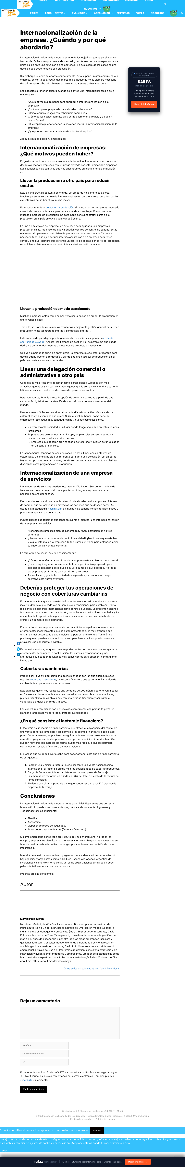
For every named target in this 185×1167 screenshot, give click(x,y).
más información (79, 1130)
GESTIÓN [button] (60, 13)
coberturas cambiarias (43, 679)
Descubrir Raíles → (144, 104)
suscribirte (26, 1080)
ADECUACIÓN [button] (102, 13)
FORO (48, 13)
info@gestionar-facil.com (89, 1111)
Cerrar (3, 1150)
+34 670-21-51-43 (113, 1111)
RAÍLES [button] (34, 13)
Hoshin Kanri (54, 508)
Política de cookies (105, 1119)
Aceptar (97, 1130)
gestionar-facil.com (54, 1116)
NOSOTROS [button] (157, 13)
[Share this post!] (19, 645)
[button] (165, 4)
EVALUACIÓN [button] (79, 13)
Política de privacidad (81, 1119)
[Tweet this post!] (19, 650)
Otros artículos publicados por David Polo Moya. (92, 968)
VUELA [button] (140, 13)
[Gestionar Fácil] (25, 4)
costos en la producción (60, 207)
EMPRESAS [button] (123, 13)
